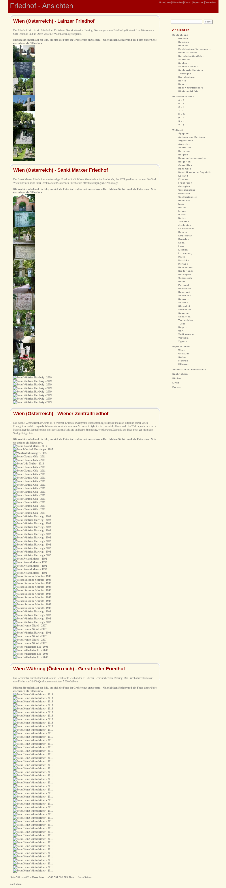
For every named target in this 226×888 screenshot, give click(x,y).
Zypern (182, 341)
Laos (181, 246)
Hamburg (184, 42)
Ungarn (182, 327)
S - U (181, 121)
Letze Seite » (84, 877)
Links (175, 382)
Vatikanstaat (186, 334)
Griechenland (187, 190)
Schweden (184, 295)
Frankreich (185, 183)
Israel (182, 214)
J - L (181, 110)
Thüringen (184, 73)
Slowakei (184, 306)
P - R (181, 117)
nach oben (16, 884)
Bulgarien (184, 161)
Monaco (183, 264)
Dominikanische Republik (194, 172)
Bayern (182, 84)
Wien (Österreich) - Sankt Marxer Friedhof (60, 170)
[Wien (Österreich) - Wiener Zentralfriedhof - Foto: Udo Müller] (28, 463)
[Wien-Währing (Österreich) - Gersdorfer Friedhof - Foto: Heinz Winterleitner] (33, 740)
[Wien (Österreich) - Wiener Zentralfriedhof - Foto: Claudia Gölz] (29, 456)
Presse (176, 387)
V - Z (181, 124)
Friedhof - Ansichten (41, 6)
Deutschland (180, 35)
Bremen (183, 38)
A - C (181, 100)
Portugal (183, 285)
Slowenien (185, 309)
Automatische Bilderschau (189, 369)
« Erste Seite (37, 877)
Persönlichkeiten (183, 96)
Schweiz (183, 299)
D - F (181, 103)
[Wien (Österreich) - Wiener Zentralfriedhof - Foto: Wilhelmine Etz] (30, 646)
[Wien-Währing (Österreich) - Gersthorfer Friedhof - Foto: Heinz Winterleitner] (33, 694)
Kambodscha (186, 228)
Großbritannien (188, 197)
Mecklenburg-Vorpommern (194, 49)
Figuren (183, 360)
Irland (182, 207)
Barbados (184, 151)
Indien (182, 204)
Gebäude (184, 353)
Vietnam (183, 338)
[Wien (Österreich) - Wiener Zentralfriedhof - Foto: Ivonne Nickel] (30, 625)
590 (51, 877)
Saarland (184, 59)
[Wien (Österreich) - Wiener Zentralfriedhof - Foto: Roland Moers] (30, 446)
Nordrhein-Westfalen (191, 56)
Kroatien (183, 239)
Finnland (183, 179)
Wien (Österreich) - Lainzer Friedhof (53, 21)
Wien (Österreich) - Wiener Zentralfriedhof (60, 413)
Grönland (184, 193)
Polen (182, 281)
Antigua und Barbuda (191, 137)
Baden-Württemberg (190, 88)
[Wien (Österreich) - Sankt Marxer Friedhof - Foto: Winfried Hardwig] (24, 210)
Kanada (183, 232)
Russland (184, 292)
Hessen (183, 45)
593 (65, 877)
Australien (185, 147)
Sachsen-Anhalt (188, 66)
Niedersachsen (188, 52)
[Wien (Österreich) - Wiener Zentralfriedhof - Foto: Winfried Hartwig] (32, 516)
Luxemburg (185, 253)
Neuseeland (185, 267)
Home (162, 2)
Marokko (183, 260)
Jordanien (184, 225)
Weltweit (177, 130)
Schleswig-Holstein (190, 70)
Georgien (184, 186)
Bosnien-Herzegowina (192, 158)
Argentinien (185, 140)
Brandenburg (186, 77)
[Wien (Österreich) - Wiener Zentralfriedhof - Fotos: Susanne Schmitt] (32, 576)
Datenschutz (210, 2)
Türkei (182, 323)
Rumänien (184, 288)
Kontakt (187, 2)
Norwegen (184, 274)
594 (70, 877)
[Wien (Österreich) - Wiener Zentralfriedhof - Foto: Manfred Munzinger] (33, 449)
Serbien (183, 302)
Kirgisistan (185, 235)
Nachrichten (180, 374)
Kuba (181, 242)
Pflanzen (183, 364)
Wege (181, 350)
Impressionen (181, 346)
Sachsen (183, 63)
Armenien (184, 144)
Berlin (182, 80)
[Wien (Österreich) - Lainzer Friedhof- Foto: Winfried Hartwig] (24, 60)
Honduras (184, 200)
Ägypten (183, 133)
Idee (168, 2)
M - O (181, 114)
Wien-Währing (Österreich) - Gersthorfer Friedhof (69, 668)
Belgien (183, 154)
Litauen (183, 250)
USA (181, 331)
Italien (182, 218)
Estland (183, 176)
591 (56, 877)
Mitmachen (177, 2)
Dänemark (184, 169)
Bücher (176, 378)
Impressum (197, 2)
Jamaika (183, 221)
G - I (181, 107)
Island (182, 211)
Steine (182, 357)
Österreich (185, 278)
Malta (181, 257)
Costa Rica (185, 165)
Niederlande (186, 271)
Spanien (183, 313)
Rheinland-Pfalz (188, 91)
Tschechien (185, 320)
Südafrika (184, 316)
